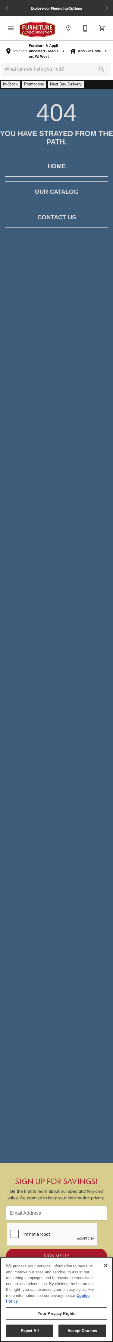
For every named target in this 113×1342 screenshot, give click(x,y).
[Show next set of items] (106, 8)
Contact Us (56, 217)
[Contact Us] (85, 28)
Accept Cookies (82, 1330)
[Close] (105, 1265)
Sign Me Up (56, 1255)
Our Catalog (57, 191)
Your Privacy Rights (56, 1313)
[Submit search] (101, 69)
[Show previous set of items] (6, 8)
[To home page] (37, 29)
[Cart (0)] (102, 28)
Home (57, 166)
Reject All (30, 1330)
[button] (11, 28)
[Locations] (68, 28)
